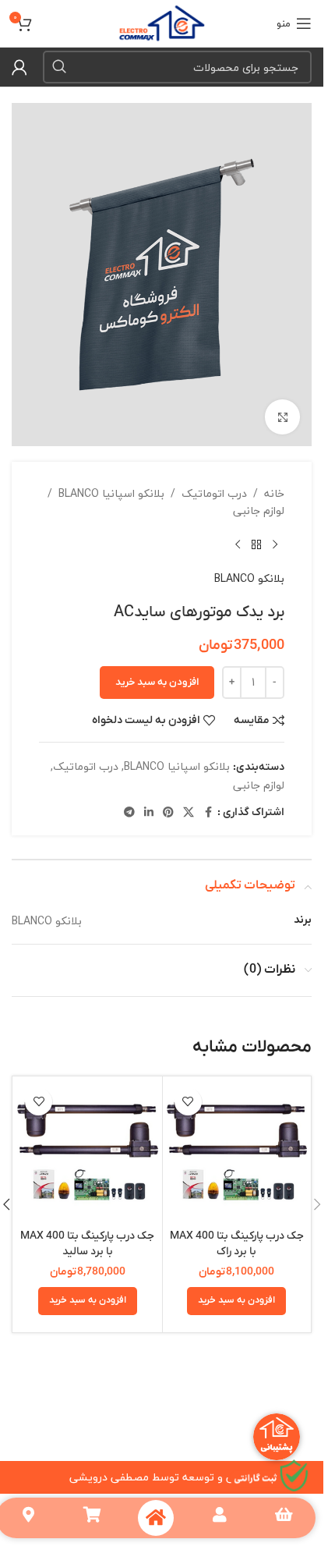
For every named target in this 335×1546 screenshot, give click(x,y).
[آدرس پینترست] (168, 813)
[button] (236, 1301)
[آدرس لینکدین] (148, 813)
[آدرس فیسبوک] (208, 813)
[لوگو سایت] (161, 21)
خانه (274, 493)
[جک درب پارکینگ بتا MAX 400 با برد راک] (237, 1151)
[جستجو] (59, 67)
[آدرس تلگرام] (129, 813)
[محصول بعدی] (237, 545)
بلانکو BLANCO (249, 578)
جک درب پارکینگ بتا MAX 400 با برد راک (237, 1244)
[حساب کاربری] (19, 67)
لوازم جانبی (258, 510)
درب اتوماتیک (214, 493)
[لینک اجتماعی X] (188, 813)
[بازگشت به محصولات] (256, 545)
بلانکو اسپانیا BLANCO (111, 493)
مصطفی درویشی (109, 1477)
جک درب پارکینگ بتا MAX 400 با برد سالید (87, 1244)
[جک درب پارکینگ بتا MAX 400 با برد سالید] (87, 1151)
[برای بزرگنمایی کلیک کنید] (282, 416)
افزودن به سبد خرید (157, 682)
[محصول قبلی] (275, 545)
